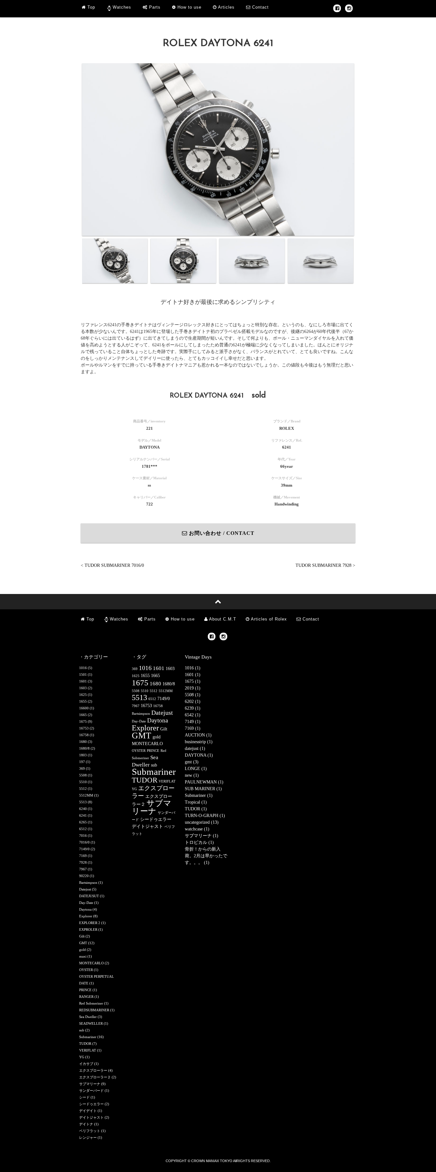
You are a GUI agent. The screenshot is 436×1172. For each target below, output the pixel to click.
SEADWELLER (91, 1023)
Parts (154, 7)
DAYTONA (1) (199, 755)
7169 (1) (192, 728)
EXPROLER (88, 929)
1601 (83, 681)
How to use (188, 7)
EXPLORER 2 (89, 923)
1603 (83, 688)
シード (84, 1097)
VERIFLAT (87, 1050)
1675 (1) (192, 681)
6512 (83, 829)
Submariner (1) (199, 795)
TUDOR (85, 1043)
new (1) (192, 775)
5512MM (86, 795)
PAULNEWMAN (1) (204, 782)
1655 (83, 701)
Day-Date (86, 903)
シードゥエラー (91, 1104)
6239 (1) (192, 708)
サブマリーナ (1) (201, 835)
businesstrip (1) (199, 741)
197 (82, 762)
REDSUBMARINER (94, 1010)
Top (90, 7)
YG (81, 1057)
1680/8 (84, 748)
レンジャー (88, 1137)
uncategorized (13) (202, 822)
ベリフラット (89, 1131)
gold (82, 950)
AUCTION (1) (198, 735)
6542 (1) (192, 715)
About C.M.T (222, 619)
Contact (260, 7)
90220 (84, 876)
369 (82, 768)
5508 (83, 775)
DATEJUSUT (89, 896)
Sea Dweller (88, 1017)
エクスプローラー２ (95, 1077)
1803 (83, 755)
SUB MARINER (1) (203, 788)
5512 (83, 788)
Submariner (87, 1037)
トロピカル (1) (199, 842)
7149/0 (84, 849)
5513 (83, 802)
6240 (83, 809)
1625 (83, 695)
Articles (226, 7)
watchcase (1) (197, 829)
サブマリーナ (89, 1084)
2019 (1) (192, 688)
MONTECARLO (91, 963)
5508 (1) (192, 694)
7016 (83, 835)
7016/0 (84, 842)
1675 (83, 721)
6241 (83, 815)
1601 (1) (192, 674)
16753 (84, 728)
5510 (83, 782)
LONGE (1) (196, 768)
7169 (83, 856)
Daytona (85, 909)
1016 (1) (192, 668)
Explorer (85, 916)
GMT (83, 943)
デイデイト (88, 1111)
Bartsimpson (88, 882)
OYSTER (86, 970)
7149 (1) (192, 721)
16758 (84, 735)
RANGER (86, 997)
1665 (83, 715)
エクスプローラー (93, 1070)
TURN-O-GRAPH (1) (205, 815)
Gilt (82, 936)
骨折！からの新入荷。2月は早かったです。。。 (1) (206, 856)
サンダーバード (91, 1090)
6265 (83, 822)
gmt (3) (192, 761)
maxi (82, 956)
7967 (83, 869)
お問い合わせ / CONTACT (220, 533)
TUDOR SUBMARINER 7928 (323, 565)
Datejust (85, 889)
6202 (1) (192, 701)
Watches (122, 7)
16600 (84, 708)
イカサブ (86, 1064)
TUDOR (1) (196, 808)
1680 (83, 742)
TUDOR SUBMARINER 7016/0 (114, 565)
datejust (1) (195, 748)
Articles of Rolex (268, 619)
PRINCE (85, 990)
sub (81, 1030)
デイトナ (86, 1124)
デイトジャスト (91, 1117)
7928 (83, 862)
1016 (83, 668)
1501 (83, 674)
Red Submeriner (91, 1003)
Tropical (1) (196, 802)
